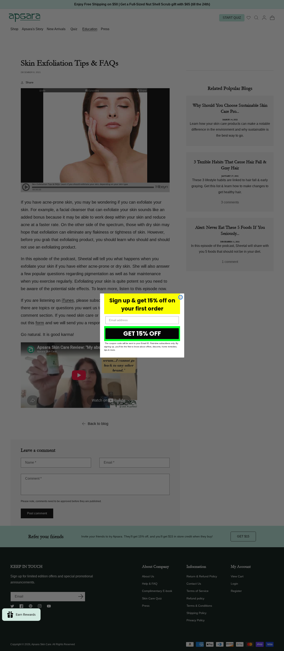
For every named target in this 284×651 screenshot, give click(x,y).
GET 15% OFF (142, 333)
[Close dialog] (180, 297)
